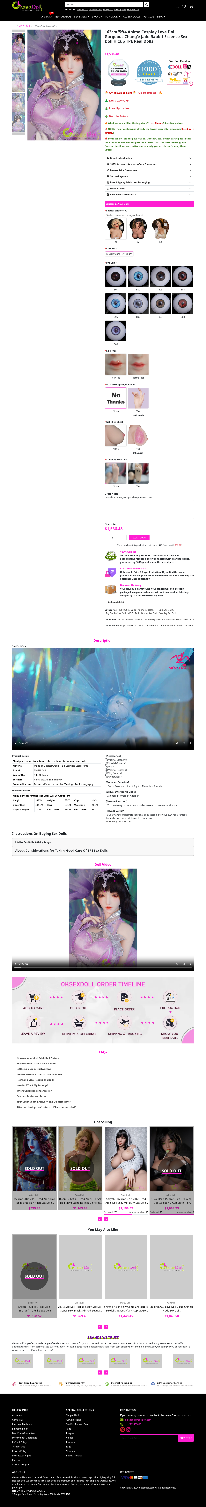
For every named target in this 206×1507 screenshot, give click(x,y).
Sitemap (70, 1451)
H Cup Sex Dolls (165, 609)
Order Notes (111, 493)
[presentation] (100, 1219)
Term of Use (18, 1446)
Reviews (70, 1442)
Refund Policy (19, 1442)
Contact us (18, 1419)
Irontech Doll (95, 9)
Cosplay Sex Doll (167, 613)
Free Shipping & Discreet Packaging (130, 182)
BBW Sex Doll (133, 9)
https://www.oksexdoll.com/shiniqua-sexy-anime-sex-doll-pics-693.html (156, 619)
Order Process (118, 188)
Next (18, 133)
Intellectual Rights (21, 1455)
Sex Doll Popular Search (78, 1424)
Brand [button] (96, 16)
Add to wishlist (115, 602)
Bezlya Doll (108, 9)
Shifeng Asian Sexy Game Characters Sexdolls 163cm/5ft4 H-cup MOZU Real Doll (126, 1308)
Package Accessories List (123, 194)
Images (70, 1433)
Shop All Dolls (73, 1415)
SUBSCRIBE (186, 1438)
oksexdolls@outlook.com (118, 821)
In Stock (47, 15)
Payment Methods (22, 1424)
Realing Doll (120, 9)
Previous (18, 31)
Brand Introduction (121, 158)
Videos (69, 1437)
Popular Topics (74, 1455)
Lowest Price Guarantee (123, 170)
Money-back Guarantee (24, 1437)
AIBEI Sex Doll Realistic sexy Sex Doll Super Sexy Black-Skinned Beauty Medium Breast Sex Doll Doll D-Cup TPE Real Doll (80, 1308)
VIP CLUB (148, 16)
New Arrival (63, 16)
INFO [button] (160, 16)
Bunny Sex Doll (149, 613)
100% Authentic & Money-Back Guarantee (133, 164)
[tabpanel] (64, 85)
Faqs (68, 1446)
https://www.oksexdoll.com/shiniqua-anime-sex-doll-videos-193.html (156, 625)
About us (17, 1415)
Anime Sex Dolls (146, 609)
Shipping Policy (20, 1428)
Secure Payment (119, 176)
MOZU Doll (24, 26)
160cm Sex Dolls (127, 609)
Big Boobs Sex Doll (116, 613)
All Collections (73, 1419)
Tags (68, 1428)
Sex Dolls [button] (80, 16)
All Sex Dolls (132, 16)
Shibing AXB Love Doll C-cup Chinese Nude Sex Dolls (172, 1308)
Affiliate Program (21, 1464)
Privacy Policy (19, 1451)
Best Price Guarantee (23, 1433)
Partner (16, 1460)
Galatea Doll (82, 9)
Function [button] (111, 16)
